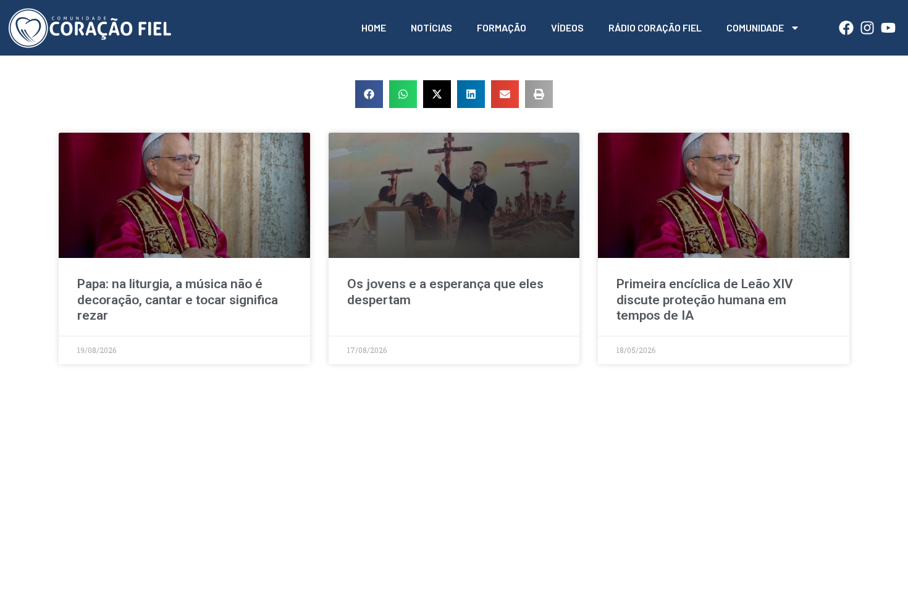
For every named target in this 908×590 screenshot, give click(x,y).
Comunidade (755, 27)
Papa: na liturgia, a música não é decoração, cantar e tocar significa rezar (177, 299)
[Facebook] (846, 27)
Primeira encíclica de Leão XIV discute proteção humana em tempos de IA (704, 299)
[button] (369, 94)
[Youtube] (888, 27)
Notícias (431, 27)
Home (373, 27)
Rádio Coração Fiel (655, 27)
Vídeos (567, 27)
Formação (501, 27)
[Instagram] (867, 27)
